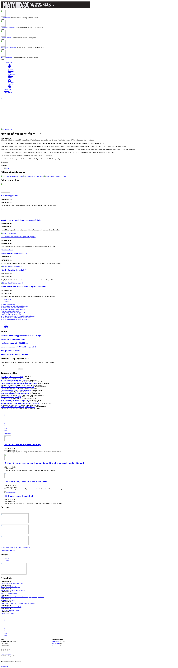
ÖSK (9, 86)
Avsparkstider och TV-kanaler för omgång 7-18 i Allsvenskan (20, 403)
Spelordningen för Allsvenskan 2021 (12, 377)
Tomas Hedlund (55, 641)
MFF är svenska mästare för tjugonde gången (18, 237)
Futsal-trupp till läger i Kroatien (10, 610)
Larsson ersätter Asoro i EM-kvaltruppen (13, 590)
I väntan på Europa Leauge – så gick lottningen (16, 390)
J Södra (10, 77)
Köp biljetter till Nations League (10, 587)
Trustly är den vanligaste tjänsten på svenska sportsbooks (19, 383)
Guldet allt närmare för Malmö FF (14, 253)
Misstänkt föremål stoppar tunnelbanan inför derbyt (21, 336)
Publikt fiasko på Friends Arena (13, 339)
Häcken (10, 76)
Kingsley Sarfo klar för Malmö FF (14, 270)
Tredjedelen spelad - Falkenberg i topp (12, 583)
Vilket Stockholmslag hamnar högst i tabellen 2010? (16, 317)
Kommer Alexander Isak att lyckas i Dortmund (14, 306)
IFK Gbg (11, 71)
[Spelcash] (15, 522)
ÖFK (9, 87)
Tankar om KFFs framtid (8, 28)
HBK (9, 72)
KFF (9, 79)
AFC (9, 64)
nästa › (6, 326)
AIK (9, 66)
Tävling (6, 558)
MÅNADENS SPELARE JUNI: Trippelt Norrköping (18, 407)
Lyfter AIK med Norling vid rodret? (11, 314)
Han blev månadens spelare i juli (11, 397)
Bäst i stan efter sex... (7, 57)
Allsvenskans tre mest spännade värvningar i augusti (17, 387)
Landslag (7, 91)
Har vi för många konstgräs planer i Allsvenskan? (15, 319)
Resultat (6, 301)
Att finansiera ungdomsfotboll (18, 496)
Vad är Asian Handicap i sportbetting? (22, 444)
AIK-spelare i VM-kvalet (10, 351)
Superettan (7, 89)
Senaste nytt (7, 433)
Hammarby (11, 74)
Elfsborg (10, 69)
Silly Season (8, 92)
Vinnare (6, 560)
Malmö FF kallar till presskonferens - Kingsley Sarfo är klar (23, 286)
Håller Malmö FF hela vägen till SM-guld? (13, 309)
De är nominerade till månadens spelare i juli (15, 400)
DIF (9, 67)
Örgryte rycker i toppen (7, 613)
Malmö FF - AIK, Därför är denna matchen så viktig (21, 220)
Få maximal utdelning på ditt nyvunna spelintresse (15, 547)
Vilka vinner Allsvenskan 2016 (10, 311)
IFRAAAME (5, 666)
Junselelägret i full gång (8, 600)
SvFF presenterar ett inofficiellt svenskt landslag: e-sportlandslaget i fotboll (22, 597)
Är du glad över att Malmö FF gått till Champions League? (18, 316)
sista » (6, 327)
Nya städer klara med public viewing (11, 607)
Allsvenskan (8, 62)
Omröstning (7, 299)
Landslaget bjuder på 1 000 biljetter (14, 343)
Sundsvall (11, 84)
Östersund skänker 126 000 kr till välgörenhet (18, 347)
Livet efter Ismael (6, 18)
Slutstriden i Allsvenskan (8, 550)
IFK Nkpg (11, 82)
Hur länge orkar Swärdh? (8, 48)
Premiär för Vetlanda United (9, 593)
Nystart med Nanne (6, 38)
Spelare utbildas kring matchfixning (14, 354)
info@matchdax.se (6, 654)
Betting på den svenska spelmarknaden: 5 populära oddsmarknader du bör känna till (44, 463)
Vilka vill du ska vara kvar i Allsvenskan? (13, 307)
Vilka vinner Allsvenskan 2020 (10, 304)
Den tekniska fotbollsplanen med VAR (13, 380)
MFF (9, 81)
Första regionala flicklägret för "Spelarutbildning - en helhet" (18, 603)
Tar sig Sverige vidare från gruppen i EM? (13, 312)
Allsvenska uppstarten (9, 196)
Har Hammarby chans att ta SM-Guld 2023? (25, 481)
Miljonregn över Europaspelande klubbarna (15, 393)
